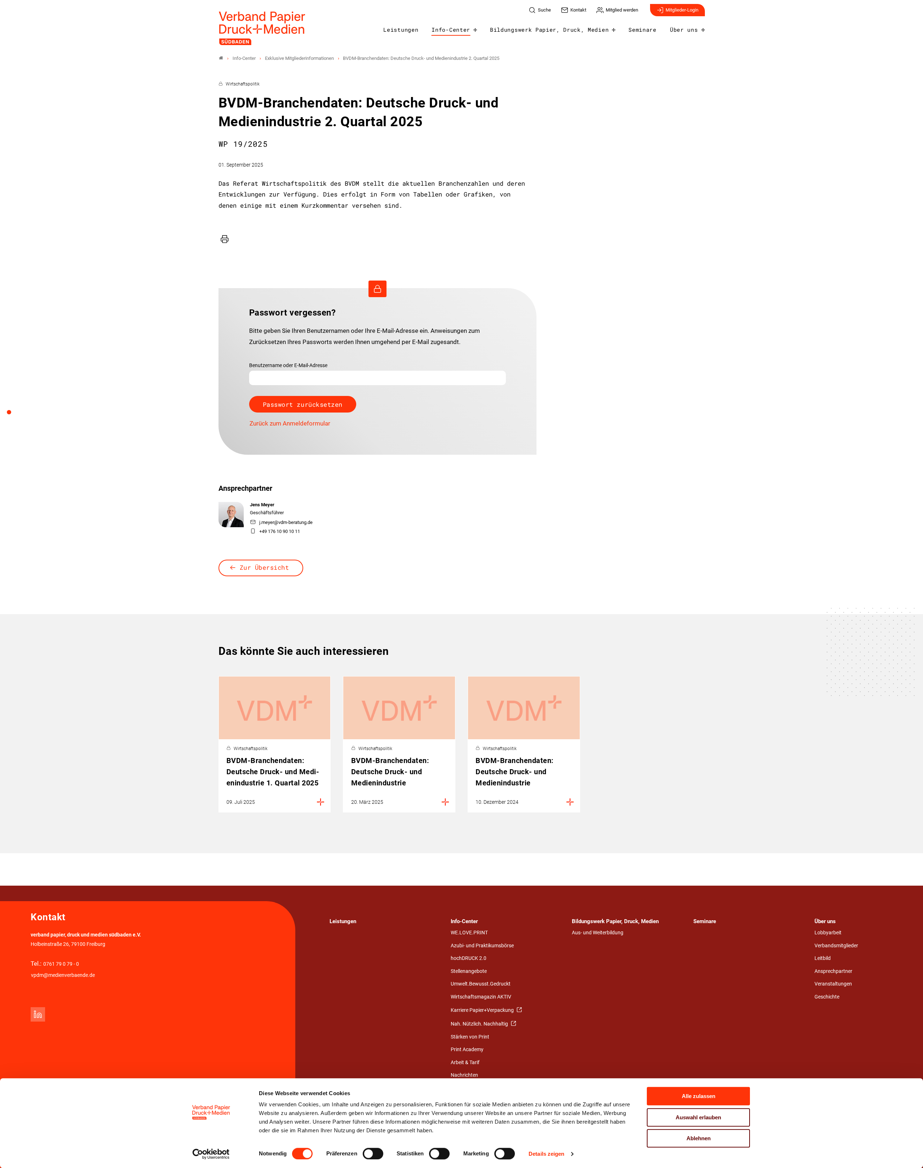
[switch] (373, 1153)
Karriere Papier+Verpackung (483, 1010)
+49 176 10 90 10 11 (279, 531)
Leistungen (400, 29)
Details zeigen (546, 1154)
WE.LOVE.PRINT (469, 933)
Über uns (684, 29)
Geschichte (826, 997)
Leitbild (822, 958)
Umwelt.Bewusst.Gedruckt (481, 984)
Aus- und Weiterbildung (597, 933)
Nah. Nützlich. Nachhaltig (480, 1024)
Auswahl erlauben (698, 1117)
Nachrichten (464, 1075)
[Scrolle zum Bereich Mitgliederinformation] (13, 414)
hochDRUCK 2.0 (468, 958)
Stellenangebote (469, 971)
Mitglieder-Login (682, 10)
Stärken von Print (470, 1037)
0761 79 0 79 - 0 (61, 964)
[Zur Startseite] (262, 28)
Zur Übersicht (264, 567)
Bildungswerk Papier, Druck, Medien (549, 29)
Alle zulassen (698, 1096)
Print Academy (467, 1049)
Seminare (642, 29)
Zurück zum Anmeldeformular (289, 423)
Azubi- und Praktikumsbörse (482, 946)
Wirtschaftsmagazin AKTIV (481, 997)
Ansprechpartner (833, 971)
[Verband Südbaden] (221, 58)
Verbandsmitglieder (836, 946)
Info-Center (451, 29)
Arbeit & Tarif (465, 1062)
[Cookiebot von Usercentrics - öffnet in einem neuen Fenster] (211, 1154)
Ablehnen (698, 1138)
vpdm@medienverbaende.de (63, 975)
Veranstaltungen (833, 984)
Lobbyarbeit (828, 933)
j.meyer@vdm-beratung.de (286, 522)
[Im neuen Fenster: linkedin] (38, 1014)
